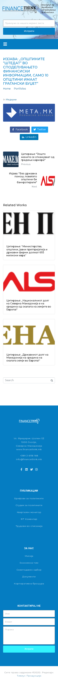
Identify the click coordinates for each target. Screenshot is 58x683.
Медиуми (11, 99)
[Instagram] (36, 469)
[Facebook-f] (21, 469)
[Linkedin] (26, 469)
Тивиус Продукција (29, 675)
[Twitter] (31, 469)
